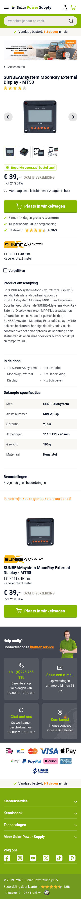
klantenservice (42, 647)
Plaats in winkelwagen (44, 206)
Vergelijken (17, 270)
